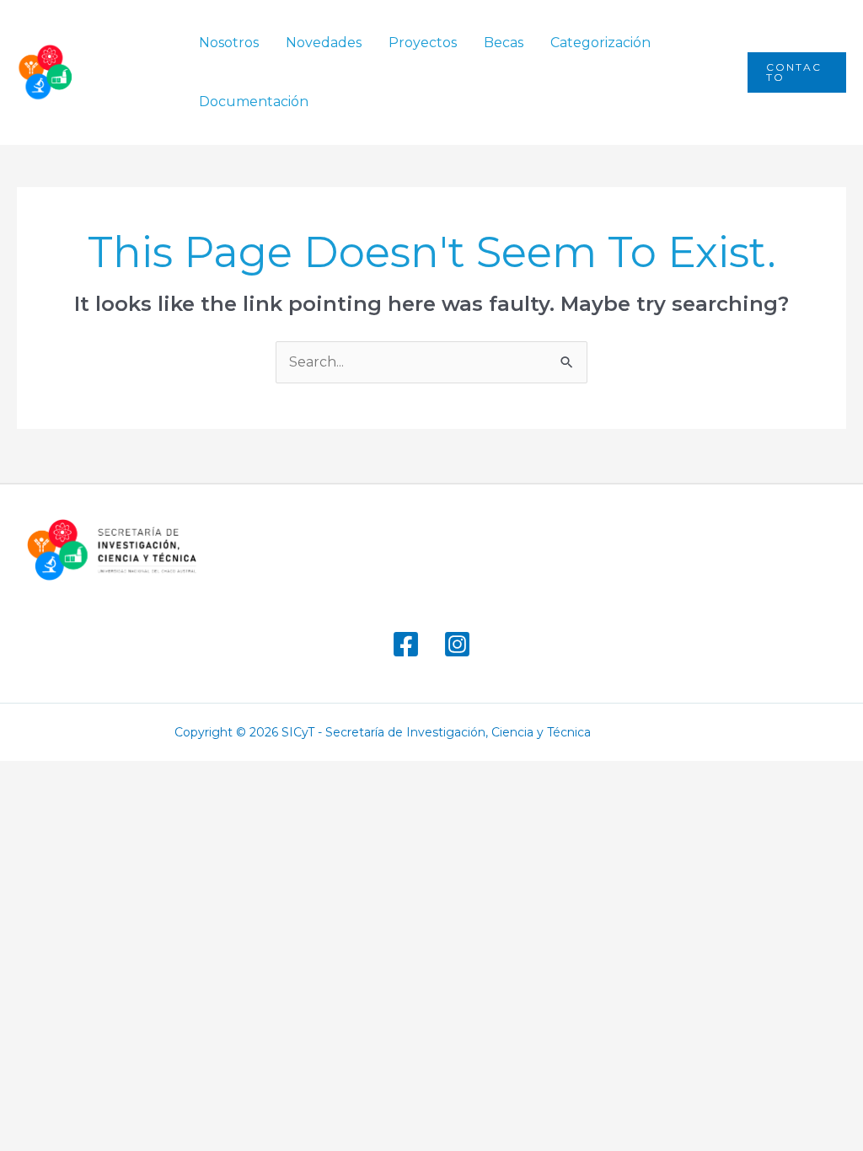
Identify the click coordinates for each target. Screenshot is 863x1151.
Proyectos (423, 43)
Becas (503, 43)
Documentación (253, 102)
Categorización (600, 43)
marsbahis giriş (645, 732)
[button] (797, 72)
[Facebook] (406, 644)
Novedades (324, 43)
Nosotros (229, 43)
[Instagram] (457, 644)
